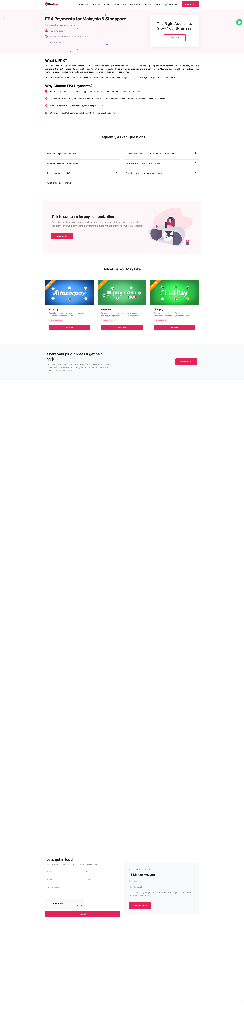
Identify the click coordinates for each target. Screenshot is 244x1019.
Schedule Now (140, 905)
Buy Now (174, 37)
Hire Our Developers (131, 4)
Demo (116, 4)
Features (96, 4)
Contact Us (190, 4)
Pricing (107, 4)
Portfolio (159, 4)
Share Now (186, 362)
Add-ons (148, 4)
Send (83, 914)
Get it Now (69, 327)
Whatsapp (173, 4)
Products (83, 4)
